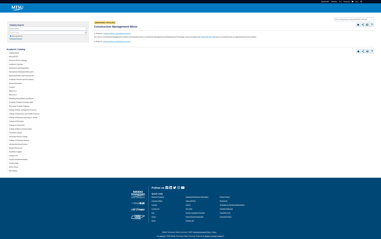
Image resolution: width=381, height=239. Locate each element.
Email (154, 217)
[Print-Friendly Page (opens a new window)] (367, 25)
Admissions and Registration (19, 68)
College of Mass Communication (20, 129)
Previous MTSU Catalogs (18, 60)
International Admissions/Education (21, 72)
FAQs (154, 221)
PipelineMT (325, 1)
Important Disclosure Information (197, 197)
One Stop (189, 209)
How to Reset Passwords (194, 217)
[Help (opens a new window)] (372, 25)
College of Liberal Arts (17, 125)
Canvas (154, 205)
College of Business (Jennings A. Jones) (23, 117)
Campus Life (13, 155)
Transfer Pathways (226, 209)
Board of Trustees (158, 197)
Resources (223, 201)
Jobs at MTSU (191, 201)
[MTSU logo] (138, 194)
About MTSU (13, 57)
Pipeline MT (190, 221)
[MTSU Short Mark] (17, 8)
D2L (153, 213)
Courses (12, 87)
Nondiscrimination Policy (202, 232)
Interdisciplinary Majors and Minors (21, 98)
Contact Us (155, 209)
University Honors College (18, 136)
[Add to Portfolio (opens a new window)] (358, 25)
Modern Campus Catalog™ (214, 236)
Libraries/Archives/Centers (18, 144)
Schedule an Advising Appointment (232, 205)
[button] (361, 1)
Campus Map (13, 163)
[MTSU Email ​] (352, 1)
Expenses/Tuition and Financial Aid (21, 76)
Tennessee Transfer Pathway (19, 106)
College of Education (16, 121)
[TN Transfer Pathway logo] (138, 209)
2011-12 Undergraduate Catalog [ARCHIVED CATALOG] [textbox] (351, 19)
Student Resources (15, 148)
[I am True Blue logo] (138, 203)
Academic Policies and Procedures (21, 79)
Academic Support (15, 152)
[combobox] (354, 19)
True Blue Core (225, 213)
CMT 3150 (201, 37)
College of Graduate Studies (19, 140)
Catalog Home (14, 53)
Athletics (334, 1)
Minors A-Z (13, 95)
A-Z (340, 1)
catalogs (162, 236)
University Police (226, 217)
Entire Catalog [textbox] (14, 28)
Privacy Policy (225, 197)
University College (15, 133)
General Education (15, 83)
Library (188, 205)
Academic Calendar (16, 64)
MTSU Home (13, 167)
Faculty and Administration (18, 159)
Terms (214, 232)
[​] (167, 188)
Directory (346, 1)
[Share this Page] (363, 25)
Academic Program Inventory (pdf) (21, 102)
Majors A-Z (13, 91)
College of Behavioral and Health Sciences (24, 114)
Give (356, 1)
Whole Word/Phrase (17, 36)
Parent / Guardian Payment (195, 213)
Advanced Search (16, 39)
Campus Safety (157, 201)
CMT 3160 (212, 37)
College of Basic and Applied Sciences (22, 110)
